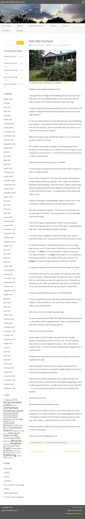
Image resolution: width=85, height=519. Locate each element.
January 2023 (8, 274)
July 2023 (7, 250)
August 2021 (8, 343)
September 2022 (9, 290)
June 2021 (7, 352)
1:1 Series (7, 400)
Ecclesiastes (9, 423)
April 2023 (7, 262)
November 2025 (9, 136)
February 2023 (9, 270)
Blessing (13, 405)
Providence (17, 451)
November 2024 (9, 185)
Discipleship (11, 421)
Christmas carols (13, 410)
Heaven (21, 431)
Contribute (6, 31)
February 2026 (9, 123)
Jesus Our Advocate (11, 77)
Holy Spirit (14, 433)
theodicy (64, 443)
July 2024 (7, 201)
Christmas (10, 407)
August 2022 (8, 295)
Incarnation (8, 438)
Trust (19, 455)
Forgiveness (15, 427)
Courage (18, 419)
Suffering (57, 443)
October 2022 (9, 286)
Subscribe (19, 31)
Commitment (10, 417)
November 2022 (9, 282)
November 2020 (9, 380)
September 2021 (9, 339)
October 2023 (9, 238)
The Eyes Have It (39, 451)
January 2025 (8, 176)
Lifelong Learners (10, 56)
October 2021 (9, 335)
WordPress (78, 513)
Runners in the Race (11, 70)
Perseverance (8, 446)
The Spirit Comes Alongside (13, 497)
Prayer (7, 448)
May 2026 (7, 111)
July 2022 (7, 299)
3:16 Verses (10, 401)
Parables (15, 443)
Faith (21, 425)
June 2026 (7, 107)
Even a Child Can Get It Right (14, 485)
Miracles (16, 441)
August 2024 (8, 197)
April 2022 (7, 311)
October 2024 (9, 189)
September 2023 (9, 242)
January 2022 (8, 323)
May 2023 (7, 258)
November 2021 (9, 331)
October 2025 (9, 140)
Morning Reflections (36, 26)
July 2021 (7, 347)
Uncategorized (37, 443)
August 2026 (8, 99)
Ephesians (8, 425)
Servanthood (18, 453)
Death (5, 421)
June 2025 (7, 156)
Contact (66, 26)
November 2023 (9, 233)
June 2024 (7, 205)
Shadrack (49, 443)
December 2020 (9, 376)
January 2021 (8, 372)
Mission (19, 26)
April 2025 (7, 164)
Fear (5, 427)
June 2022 (7, 303)
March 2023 (8, 266)
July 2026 (7, 103)
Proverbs (8, 450)
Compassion (8, 419)
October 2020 (9, 384)
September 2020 (9, 388)
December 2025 (9, 132)
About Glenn (6, 26)
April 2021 (7, 360)
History (5, 433)
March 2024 (8, 217)
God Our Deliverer (10, 84)
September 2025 (9, 144)
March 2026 (8, 119)
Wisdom (10, 458)
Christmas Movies (11, 413)
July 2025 (7, 152)
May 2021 (7, 356)
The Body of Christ (10, 63)
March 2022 (8, 315)
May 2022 (7, 307)
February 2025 (9, 172)
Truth (5, 458)
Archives (53, 26)
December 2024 (9, 180)
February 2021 (9, 368)
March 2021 (8, 364)
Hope (6, 435)
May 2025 (7, 160)
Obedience (6, 444)
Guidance (15, 431)
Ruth (5, 452)
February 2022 (9, 319)
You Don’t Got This (71, 451)
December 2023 (9, 229)
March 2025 (8, 168)
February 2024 (9, 221)
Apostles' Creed (12, 404)
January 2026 (8, 128)
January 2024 (8, 225)
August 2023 (8, 246)
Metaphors (6, 441)
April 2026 (7, 115)
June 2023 (7, 254)
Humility (14, 435)
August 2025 (8, 148)
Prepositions (17, 448)
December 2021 (9, 327)
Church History (10, 415)
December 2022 (9, 278)
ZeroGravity (76, 507)
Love (17, 438)
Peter (17, 445)
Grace (7, 430)
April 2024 (7, 213)
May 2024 (7, 209)
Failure (16, 425)
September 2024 (9, 193)
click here (66, 83)
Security (10, 453)
